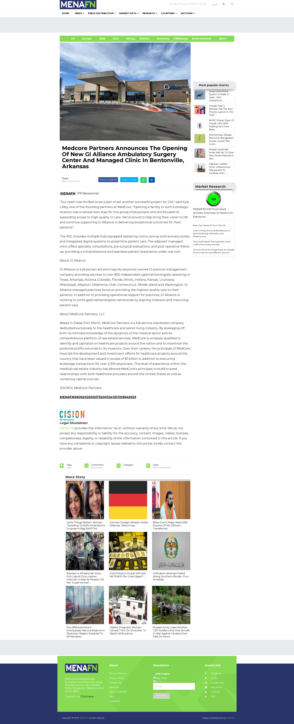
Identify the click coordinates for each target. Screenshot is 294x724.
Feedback (114, 701)
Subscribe (161, 695)
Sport (220, 38)
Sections (187, 13)
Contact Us (115, 682)
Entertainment (197, 38)
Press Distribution (100, 13)
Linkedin (215, 691)
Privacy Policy (116, 678)
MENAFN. (83, 718)
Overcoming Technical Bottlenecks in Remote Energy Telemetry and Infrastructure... (211, 233)
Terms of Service (118, 673)
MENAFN (68, 193)
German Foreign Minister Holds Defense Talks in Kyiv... (129, 524)
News (78, 13)
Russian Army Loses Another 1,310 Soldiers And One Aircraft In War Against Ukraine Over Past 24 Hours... (171, 632)
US (69, 38)
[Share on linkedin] (152, 180)
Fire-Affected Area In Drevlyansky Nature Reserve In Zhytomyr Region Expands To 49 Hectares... (85, 632)
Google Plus (217, 682)
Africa (129, 38)
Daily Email (216, 687)
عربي (215, 4)
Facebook (215, 673)
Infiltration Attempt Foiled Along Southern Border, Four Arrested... (171, 576)
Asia (115, 38)
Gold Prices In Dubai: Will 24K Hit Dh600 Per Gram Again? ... (128, 575)
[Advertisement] (148, 25)
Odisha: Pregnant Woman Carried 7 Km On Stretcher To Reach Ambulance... (128, 630)
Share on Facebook (108, 180)
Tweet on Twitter (129, 180)
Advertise (114, 687)
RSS (212, 696)
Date (65, 178)
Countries (168, 13)
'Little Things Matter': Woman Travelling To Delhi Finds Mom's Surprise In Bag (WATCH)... (85, 525)
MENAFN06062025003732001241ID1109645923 (98, 397)
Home (65, 13)
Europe (87, 38)
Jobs (111, 696)
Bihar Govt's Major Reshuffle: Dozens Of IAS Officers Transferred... (170, 525)
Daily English (162, 673)
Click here (87, 696)
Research (149, 13)
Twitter (214, 678)
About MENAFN (118, 691)
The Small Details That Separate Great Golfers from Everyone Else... (212, 243)
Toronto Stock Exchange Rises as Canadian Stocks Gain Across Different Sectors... (214, 251)
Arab (102, 38)
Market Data (128, 13)
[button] (223, 4)
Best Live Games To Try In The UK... (210, 225)
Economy (163, 38)
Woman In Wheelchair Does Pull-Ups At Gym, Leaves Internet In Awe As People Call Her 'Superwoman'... (85, 578)
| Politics (143, 38)
